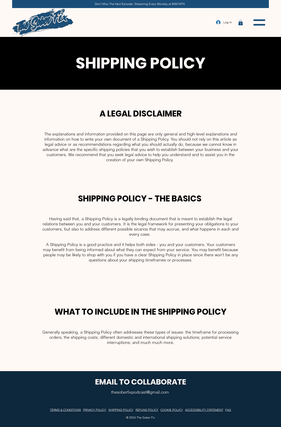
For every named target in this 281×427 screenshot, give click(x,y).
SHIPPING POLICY (120, 410)
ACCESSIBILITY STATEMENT (204, 410)
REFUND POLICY (147, 410)
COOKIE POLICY (171, 410)
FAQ (228, 410)
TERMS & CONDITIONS (65, 410)
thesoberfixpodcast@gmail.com (140, 392)
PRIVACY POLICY (94, 410)
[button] (240, 22)
